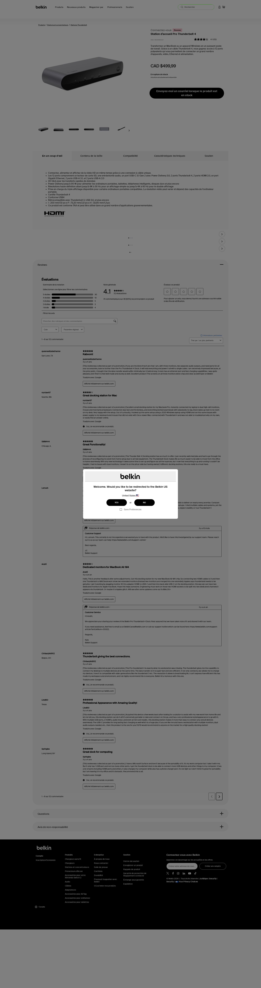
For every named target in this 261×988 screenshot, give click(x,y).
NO (144, 502)
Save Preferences (132, 509)
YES (117, 502)
